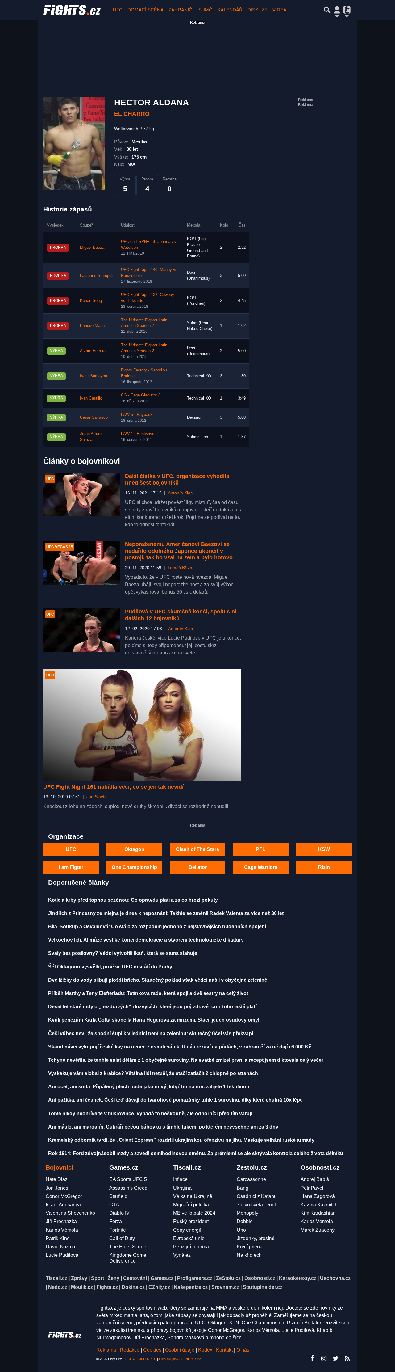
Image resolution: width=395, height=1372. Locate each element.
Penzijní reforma (191, 1246)
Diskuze (257, 9)
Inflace (180, 1179)
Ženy (113, 1278)
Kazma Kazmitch (319, 1204)
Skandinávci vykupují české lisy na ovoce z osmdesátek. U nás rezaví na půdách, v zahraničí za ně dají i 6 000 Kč (179, 1046)
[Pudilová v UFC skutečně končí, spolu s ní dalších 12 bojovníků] (81, 630)
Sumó (205, 9)
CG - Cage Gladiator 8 (140, 395)
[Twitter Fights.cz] (335, 1358)
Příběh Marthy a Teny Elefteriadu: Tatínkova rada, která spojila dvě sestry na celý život (148, 993)
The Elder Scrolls (128, 1246)
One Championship (134, 867)
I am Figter (71, 867)
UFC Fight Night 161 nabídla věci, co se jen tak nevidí (113, 787)
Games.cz (162, 1278)
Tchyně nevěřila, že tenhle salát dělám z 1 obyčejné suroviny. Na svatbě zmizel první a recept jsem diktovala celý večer (185, 1060)
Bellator (198, 867)
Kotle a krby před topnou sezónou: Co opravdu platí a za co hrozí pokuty (133, 900)
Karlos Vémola (62, 1230)
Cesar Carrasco (94, 417)
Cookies (152, 1350)
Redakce (129, 1350)
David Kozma (60, 1246)
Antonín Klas (180, 493)
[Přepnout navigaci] (337, 9)
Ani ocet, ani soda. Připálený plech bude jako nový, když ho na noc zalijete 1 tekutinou (148, 1086)
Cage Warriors (260, 867)
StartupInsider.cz (262, 1287)
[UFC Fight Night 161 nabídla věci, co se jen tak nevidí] (142, 725)
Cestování (135, 1278)
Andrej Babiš (315, 1179)
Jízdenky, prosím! (255, 1238)
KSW (324, 849)
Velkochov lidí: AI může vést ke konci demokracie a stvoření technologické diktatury (146, 939)
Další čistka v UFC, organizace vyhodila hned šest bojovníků (177, 479)
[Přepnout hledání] (327, 9)
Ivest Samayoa (93, 376)
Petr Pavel (312, 1188)
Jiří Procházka (61, 1221)
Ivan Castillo (91, 398)
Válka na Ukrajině (192, 1196)
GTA (114, 1204)
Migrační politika (191, 1204)
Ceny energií (187, 1230)
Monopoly (247, 1213)
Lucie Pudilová (62, 1255)
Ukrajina (182, 1188)
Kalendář (230, 9)
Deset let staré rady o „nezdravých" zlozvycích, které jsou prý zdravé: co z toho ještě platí (152, 1006)
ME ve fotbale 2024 (194, 1213)
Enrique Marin (92, 326)
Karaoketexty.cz (297, 1278)
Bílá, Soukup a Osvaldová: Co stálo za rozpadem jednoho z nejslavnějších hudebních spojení (157, 926)
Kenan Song (91, 301)
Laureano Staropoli (96, 275)
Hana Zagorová (318, 1196)
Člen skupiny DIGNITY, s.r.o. (180, 1359)
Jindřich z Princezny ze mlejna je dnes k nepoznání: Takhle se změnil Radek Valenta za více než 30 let (166, 913)
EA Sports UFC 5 (128, 1179)
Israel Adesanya (63, 1204)
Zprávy (79, 1278)
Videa (279, 9)
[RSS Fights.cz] (347, 1358)
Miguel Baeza (92, 247)
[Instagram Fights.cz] (323, 1358)
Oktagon (134, 849)
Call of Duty (122, 1238)
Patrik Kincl (58, 1238)
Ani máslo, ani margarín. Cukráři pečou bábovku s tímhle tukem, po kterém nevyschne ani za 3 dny (163, 1126)
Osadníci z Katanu (257, 1196)
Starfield (118, 1196)
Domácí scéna (145, 9)
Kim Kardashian (318, 1213)
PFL (260, 849)
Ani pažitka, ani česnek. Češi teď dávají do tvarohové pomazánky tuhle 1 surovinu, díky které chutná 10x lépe (175, 1100)
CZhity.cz (159, 1287)
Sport (97, 1278)
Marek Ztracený (318, 1230)
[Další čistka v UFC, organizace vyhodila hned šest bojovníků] (81, 494)
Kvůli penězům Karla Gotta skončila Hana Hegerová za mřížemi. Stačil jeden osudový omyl (153, 1020)
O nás (242, 1350)
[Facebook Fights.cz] (312, 1358)
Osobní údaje (179, 1350)
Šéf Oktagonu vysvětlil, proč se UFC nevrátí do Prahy (110, 966)
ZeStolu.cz (228, 1278)
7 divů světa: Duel (256, 1204)
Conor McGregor (64, 1196)
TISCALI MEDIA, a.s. (140, 1359)
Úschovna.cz (335, 1278)
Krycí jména (250, 1246)
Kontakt (225, 1350)
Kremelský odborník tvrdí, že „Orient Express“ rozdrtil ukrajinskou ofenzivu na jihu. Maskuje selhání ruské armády (181, 1140)
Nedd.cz (57, 1287)
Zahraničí (180, 9)
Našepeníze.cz (191, 1287)
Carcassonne (251, 1179)
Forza (115, 1221)
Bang (242, 1188)
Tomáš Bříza (180, 567)
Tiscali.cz (56, 1278)
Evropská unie (189, 1238)
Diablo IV (119, 1213)
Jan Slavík (96, 796)
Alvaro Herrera (93, 351)
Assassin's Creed (128, 1188)
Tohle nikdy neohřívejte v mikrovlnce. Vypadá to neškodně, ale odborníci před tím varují (150, 1113)
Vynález (182, 1255)
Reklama (106, 1350)
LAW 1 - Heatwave (137, 434)
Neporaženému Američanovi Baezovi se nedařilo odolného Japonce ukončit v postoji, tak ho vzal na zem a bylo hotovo (179, 551)
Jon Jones (57, 1188)
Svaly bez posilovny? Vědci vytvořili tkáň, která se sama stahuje (122, 953)
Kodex (206, 1350)
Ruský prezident (191, 1221)
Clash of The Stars (197, 849)
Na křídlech (249, 1255)
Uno (241, 1230)
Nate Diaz (57, 1179)
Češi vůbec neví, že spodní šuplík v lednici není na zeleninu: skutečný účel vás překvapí (150, 1033)
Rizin (324, 867)
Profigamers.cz (194, 1278)
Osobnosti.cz (259, 1278)
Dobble (245, 1221)
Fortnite (117, 1230)
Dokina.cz (133, 1287)
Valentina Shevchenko (70, 1213)
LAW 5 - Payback (136, 415)
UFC (118, 9)
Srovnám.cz (225, 1287)
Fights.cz (107, 1287)
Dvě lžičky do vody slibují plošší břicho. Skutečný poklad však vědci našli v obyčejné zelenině (157, 980)
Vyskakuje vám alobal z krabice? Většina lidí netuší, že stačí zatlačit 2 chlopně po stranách (153, 1073)
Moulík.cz (82, 1287)
